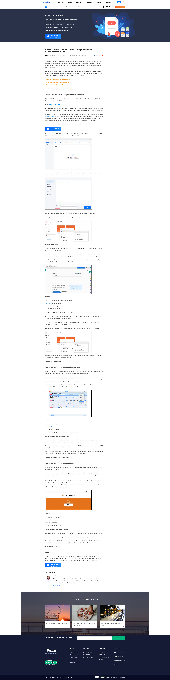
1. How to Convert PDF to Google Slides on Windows (58, 79)
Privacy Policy (73, 659)
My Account (70, 677)
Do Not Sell (65, 677)
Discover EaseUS (73, 652)
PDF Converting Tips (103, 652)
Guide (74, 6)
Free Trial (108, 6)
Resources (80, 6)
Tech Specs (67, 6)
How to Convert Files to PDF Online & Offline (57, 623)
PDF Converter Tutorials (74, 55)
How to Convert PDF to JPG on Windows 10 (65, 89)
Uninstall (47, 677)
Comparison (59, 6)
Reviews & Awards (74, 654)
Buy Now (70, 2)
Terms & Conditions (58, 677)
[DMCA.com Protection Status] (102, 677)
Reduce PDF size (50, 426)
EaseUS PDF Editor (54, 104)
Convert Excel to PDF (51, 520)
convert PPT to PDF (49, 116)
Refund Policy (52, 677)
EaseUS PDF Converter (88, 654)
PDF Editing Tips (102, 654)
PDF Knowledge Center (104, 657)
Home (65, 55)
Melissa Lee (48, 55)
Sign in (118, 2)
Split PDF (101, 659)
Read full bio (56, 585)
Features (52, 6)
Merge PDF (49, 303)
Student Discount (73, 662)
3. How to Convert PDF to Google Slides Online (57, 84)
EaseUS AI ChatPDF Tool (88, 657)
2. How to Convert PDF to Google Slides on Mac (57, 82)
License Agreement (74, 657)
